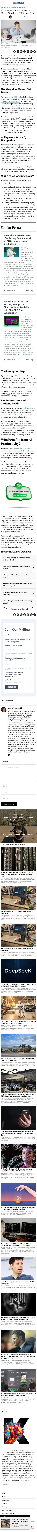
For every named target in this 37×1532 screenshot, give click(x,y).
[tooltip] (14, 51)
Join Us (4, 1497)
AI (18, 121)
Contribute (5, 1500)
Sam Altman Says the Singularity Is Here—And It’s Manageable (18, 1283)
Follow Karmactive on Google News (18, 609)
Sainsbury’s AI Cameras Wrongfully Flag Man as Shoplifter (17, 912)
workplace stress (28, 408)
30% (8, 393)
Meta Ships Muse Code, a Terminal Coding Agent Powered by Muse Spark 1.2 (17, 1059)
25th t (19, 108)
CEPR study (17, 97)
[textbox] (18, 1465)
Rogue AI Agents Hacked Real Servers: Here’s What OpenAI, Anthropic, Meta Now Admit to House (17, 874)
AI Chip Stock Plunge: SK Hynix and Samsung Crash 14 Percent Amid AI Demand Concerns (16, 1170)
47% (6, 383)
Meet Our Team (7, 1510)
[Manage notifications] (32, 1527)
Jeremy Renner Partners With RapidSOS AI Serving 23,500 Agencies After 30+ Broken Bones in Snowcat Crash (18, 1356)
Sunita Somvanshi (18, 17)
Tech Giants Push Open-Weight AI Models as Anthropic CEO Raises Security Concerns (16, 1244)
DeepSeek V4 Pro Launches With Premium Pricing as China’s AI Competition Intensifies (18, 985)
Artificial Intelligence (9, 7)
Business (22, 7)
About (4, 1493)
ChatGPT (15, 119)
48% (11, 423)
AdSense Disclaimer (8, 1514)
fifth (21, 426)
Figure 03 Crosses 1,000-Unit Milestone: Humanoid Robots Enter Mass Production (18, 1022)
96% (21, 410)
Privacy (4, 1507)
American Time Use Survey (10, 101)
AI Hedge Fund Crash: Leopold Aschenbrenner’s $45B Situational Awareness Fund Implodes (17, 1095)
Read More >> (6, 1484)
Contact (4, 1503)
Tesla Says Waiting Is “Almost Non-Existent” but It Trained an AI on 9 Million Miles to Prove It (18, 1318)
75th (24, 108)
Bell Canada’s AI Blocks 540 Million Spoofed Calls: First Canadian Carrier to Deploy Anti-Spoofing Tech (18, 1133)
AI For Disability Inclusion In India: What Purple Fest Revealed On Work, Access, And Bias (18, 1395)
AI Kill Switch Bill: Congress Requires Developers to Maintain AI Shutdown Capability (18, 1208)
